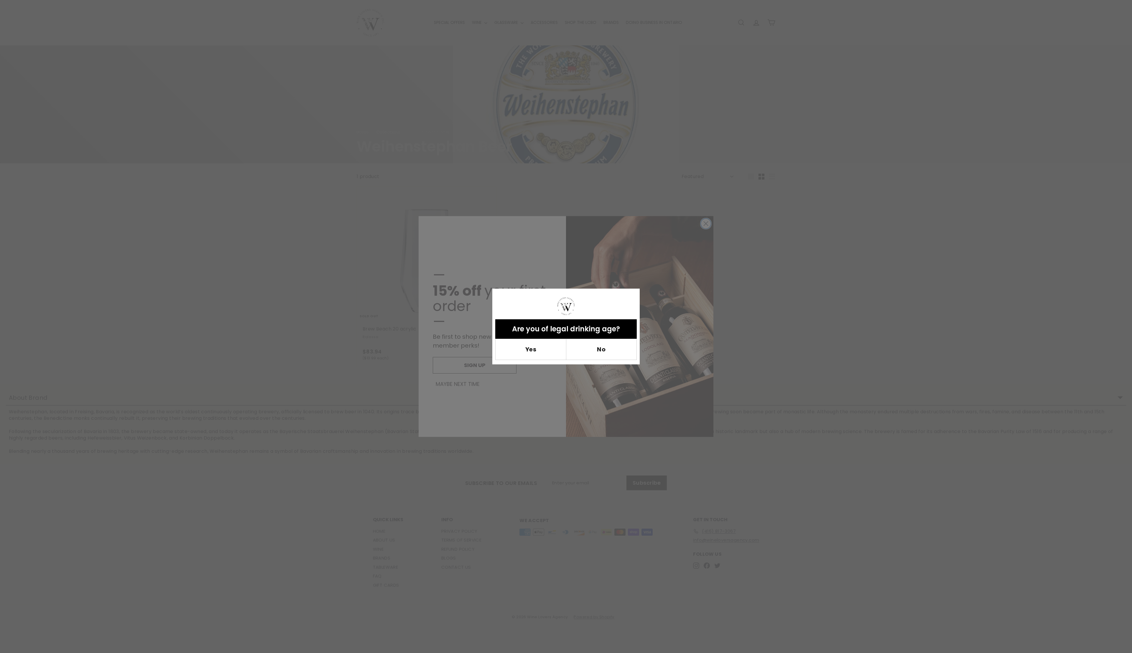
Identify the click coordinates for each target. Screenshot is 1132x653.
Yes (531, 349)
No (601, 349)
